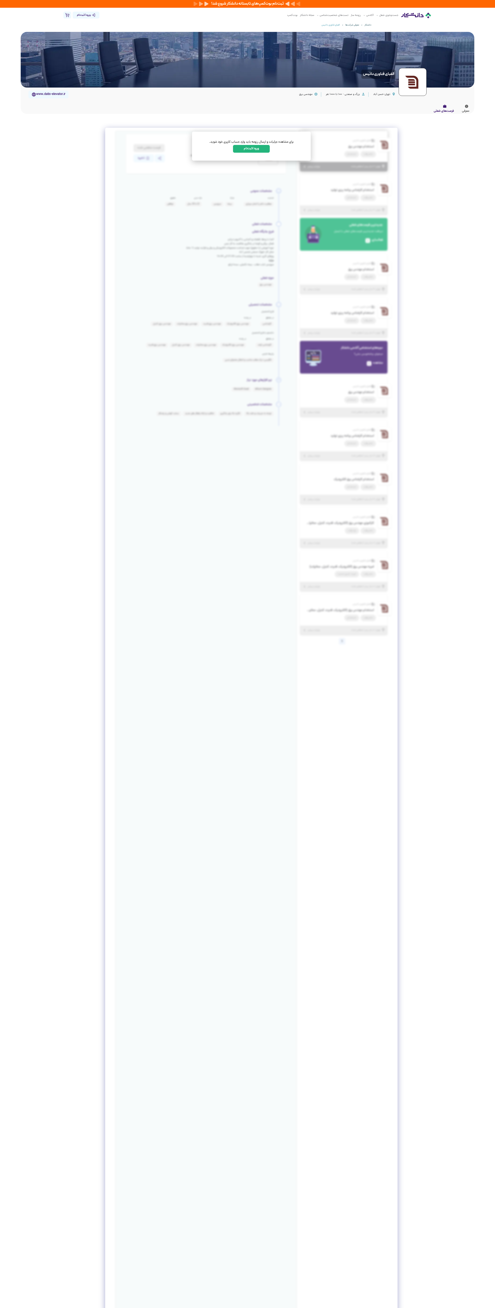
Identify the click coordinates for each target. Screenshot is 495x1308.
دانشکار (367, 25)
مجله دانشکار (307, 15)
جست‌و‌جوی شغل (388, 15)
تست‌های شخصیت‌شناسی (334, 15)
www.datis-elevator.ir (50, 94)
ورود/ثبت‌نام (251, 148)
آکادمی (370, 15)
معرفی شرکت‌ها (352, 25)
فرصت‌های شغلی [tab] (444, 111)
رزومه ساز (356, 15)
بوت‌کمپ (292, 15)
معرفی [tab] (465, 111)
